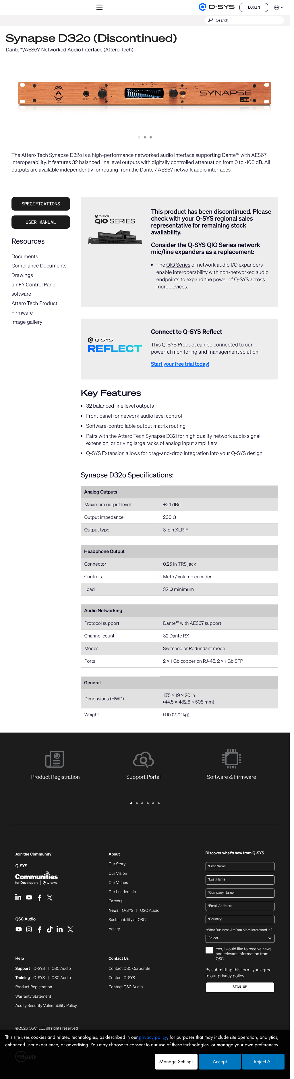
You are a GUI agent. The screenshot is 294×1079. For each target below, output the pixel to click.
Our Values (118, 883)
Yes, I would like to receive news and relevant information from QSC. (244, 954)
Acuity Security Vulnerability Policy (46, 1006)
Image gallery (26, 322)
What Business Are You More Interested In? (239, 930)
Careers (115, 901)
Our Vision (118, 873)
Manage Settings (176, 1061)
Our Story (117, 864)
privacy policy (231, 976)
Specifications (41, 204)
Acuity (114, 929)
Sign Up (240, 987)
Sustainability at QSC (127, 920)
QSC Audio (25, 921)
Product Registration (33, 987)
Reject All (263, 1061)
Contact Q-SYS (122, 977)
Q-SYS (21, 866)
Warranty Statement (33, 996)
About (114, 854)
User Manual (41, 222)
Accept (220, 1061)
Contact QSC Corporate (129, 969)
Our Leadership (122, 892)
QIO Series (178, 264)
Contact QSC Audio (126, 987)
